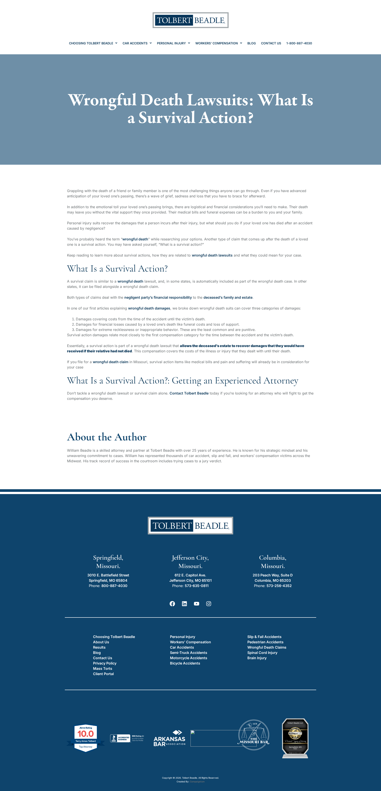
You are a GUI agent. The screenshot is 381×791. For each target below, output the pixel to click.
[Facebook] (172, 603)
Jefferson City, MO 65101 (190, 580)
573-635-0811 (197, 585)
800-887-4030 (114, 585)
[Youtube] (196, 603)
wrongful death (130, 281)
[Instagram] (208, 603)
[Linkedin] (184, 603)
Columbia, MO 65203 (273, 580)
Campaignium (197, 781)
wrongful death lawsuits (212, 255)
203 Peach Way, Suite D (273, 575)
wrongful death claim (110, 362)
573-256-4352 (279, 585)
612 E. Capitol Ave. (190, 575)
